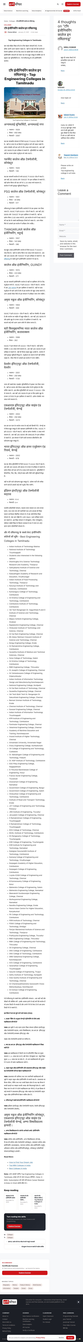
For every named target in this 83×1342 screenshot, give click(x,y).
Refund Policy (6, 1331)
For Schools (46, 1322)
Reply (63, 70)
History (15, 1285)
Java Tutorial (67, 1319)
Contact (4, 1319)
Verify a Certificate (29, 1330)
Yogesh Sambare (71, 155)
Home (6, 21)
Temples (16, 1288)
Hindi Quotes (37, 1285)
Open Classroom (48, 1316)
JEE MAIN (12, 288)
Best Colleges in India (18, 1168)
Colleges (12, 21)
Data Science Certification (31, 1316)
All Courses (26, 1327)
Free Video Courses (69, 1325)
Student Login (47, 1319)
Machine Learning (22, 11)
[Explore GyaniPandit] (62, 4)
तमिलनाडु (7, 259)
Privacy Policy (6, 1328)
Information (6, 1288)
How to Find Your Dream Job (21, 1162)
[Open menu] (4, 4)
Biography (6, 1285)
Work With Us (6, 1322)
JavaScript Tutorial (69, 1322)
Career (24, 1288)
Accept (70, 1337)
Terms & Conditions (8, 1325)
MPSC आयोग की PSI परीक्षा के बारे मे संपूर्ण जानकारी (21, 1241)
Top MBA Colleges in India (19, 1165)
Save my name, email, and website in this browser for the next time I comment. (69, 245)
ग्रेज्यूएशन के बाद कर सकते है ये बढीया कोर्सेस (32, 1246)
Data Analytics (36, 11)
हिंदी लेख (65, 1328)
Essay (30, 1288)
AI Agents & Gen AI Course (57, 11)
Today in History (25, 1285)
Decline (61, 1338)
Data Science (8, 11)
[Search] (58, 4)
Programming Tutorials (70, 1316)
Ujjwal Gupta (69, 115)
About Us (5, 1316)
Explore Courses (73, 4)
